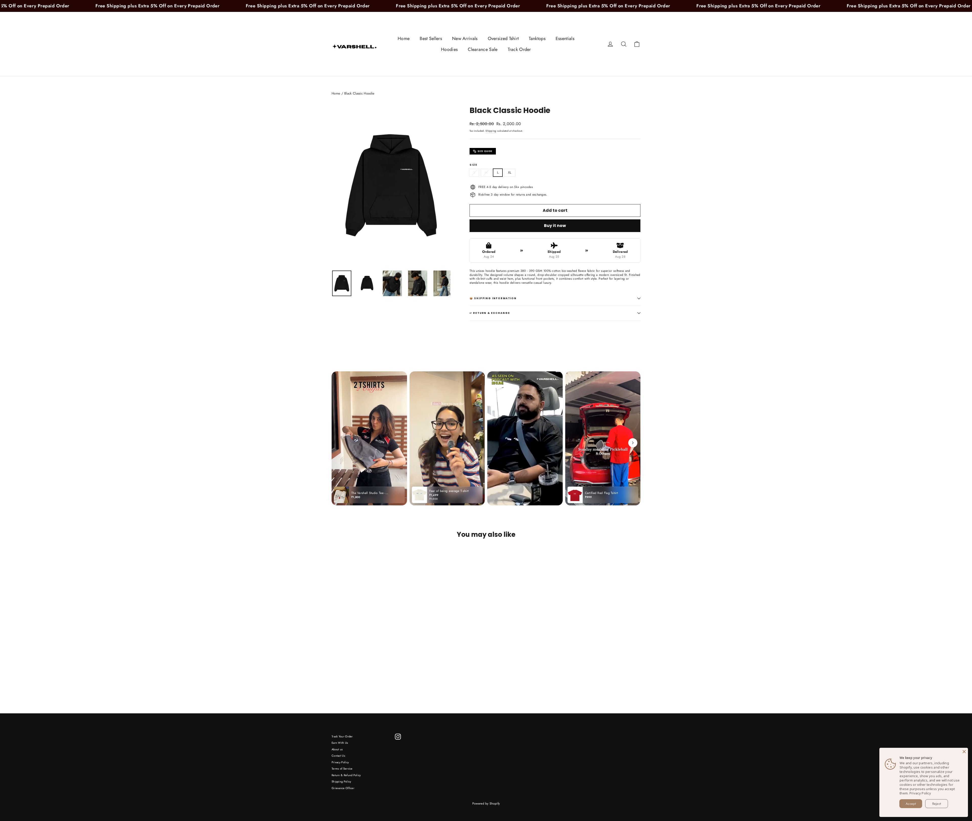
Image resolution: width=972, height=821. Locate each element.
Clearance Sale (482, 49)
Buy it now (555, 225)
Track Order (519, 49)
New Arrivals (465, 38)
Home (404, 38)
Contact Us (338, 756)
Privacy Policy (340, 762)
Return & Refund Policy (346, 775)
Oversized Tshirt (503, 38)
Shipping (490, 131)
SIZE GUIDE (485, 151)
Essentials (565, 38)
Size (473, 164)
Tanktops (537, 38)
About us (337, 749)
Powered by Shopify (486, 803)
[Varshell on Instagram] (398, 737)
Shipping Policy (341, 781)
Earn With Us (340, 743)
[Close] (964, 751)
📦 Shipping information (493, 298)
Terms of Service (342, 769)
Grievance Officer (343, 788)
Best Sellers (431, 38)
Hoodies (449, 49)
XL (509, 172)
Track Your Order (342, 736)
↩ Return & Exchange (490, 313)
